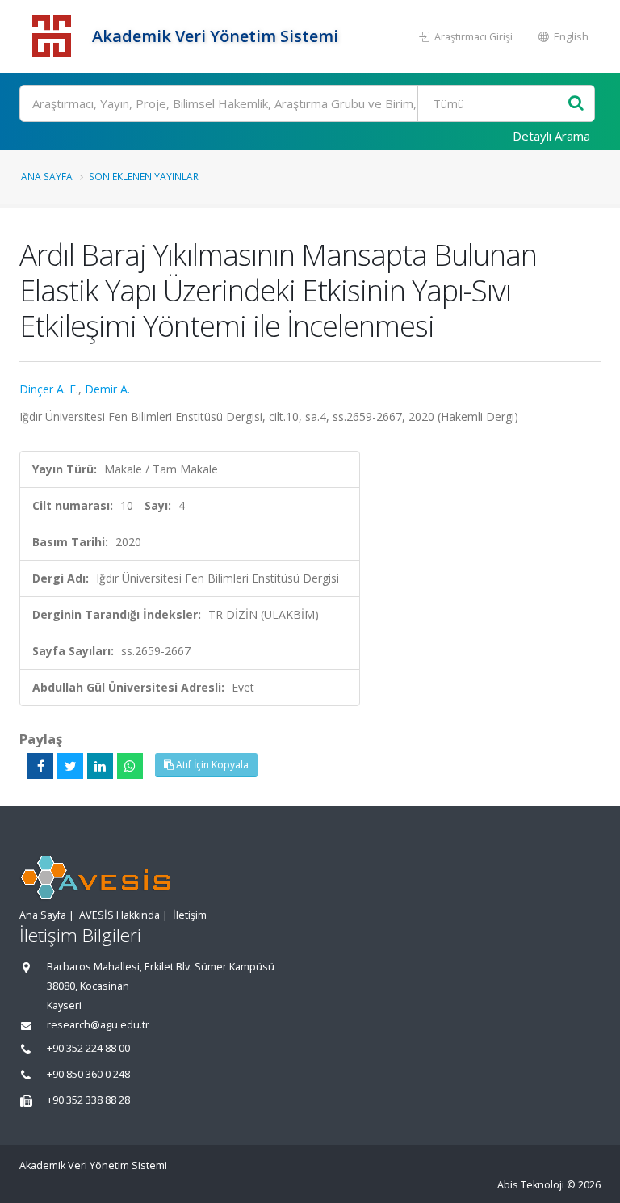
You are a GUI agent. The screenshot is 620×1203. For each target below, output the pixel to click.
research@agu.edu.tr (98, 1025)
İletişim (190, 915)
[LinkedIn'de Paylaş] (100, 766)
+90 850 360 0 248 (88, 1074)
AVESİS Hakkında (119, 915)
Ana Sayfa (47, 176)
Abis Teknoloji (530, 1185)
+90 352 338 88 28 (88, 1100)
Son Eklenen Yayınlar (144, 176)
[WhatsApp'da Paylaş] (130, 766)
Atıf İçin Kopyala (211, 765)
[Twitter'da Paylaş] (70, 766)
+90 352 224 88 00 (88, 1048)
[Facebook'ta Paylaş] (40, 766)
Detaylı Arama (551, 136)
